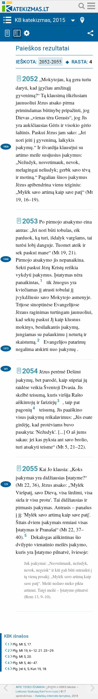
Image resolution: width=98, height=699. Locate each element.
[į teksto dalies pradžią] (49, 688)
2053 (30, 221)
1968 (5, 259)
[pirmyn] (92, 688)
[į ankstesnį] (5, 688)
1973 (5, 348)
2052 (30, 79)
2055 (30, 469)
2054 (30, 371)
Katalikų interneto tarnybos (52, 696)
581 (6, 368)
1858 (5, 146)
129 (6, 484)
